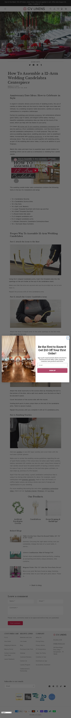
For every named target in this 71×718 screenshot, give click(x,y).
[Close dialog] (67, 337)
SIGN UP (52, 370)
